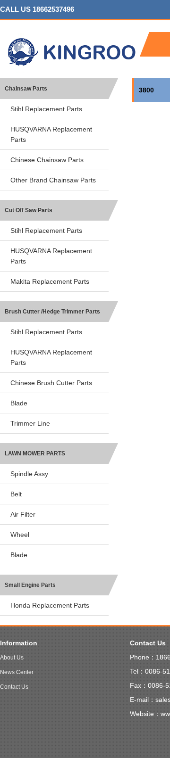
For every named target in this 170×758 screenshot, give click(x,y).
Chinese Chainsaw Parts (47, 160)
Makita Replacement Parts (49, 281)
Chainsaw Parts (26, 88)
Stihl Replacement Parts (46, 109)
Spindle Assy (29, 474)
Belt (16, 494)
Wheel (19, 534)
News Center (17, 672)
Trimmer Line (30, 423)
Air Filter (22, 514)
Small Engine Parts (30, 585)
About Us (12, 657)
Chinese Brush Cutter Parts (51, 383)
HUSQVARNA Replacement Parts (51, 134)
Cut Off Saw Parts (28, 210)
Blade (18, 403)
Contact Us (14, 687)
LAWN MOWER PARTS (35, 453)
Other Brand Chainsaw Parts (53, 180)
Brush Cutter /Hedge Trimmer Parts (52, 311)
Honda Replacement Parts (49, 605)
